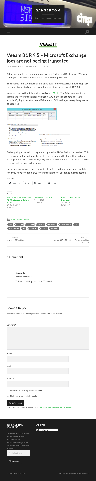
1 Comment (44, 66)
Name (10, 353)
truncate (34, 228)
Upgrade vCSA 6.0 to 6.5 (16, 238)
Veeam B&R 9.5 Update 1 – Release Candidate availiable (71, 239)
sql (24, 228)
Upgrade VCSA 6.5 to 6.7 (43, 197)
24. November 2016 (15, 66)
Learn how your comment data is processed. (56, 407)
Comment (11, 325)
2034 (10, 224)
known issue (65, 224)
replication (14, 228)
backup (19, 224)
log (76, 224)
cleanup (30, 224)
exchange (52, 224)
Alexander (31, 66)
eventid (41, 224)
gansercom (48, 10)
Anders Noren (76, 473)
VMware (25, 220)
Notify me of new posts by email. (23, 396)
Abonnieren (14, 461)
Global (13, 220)
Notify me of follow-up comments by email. (27, 391)
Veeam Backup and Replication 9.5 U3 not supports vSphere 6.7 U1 (19, 199)
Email (9, 366)
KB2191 (55, 93)
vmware (54, 228)
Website (10, 378)
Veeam (19, 220)
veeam (44, 228)
